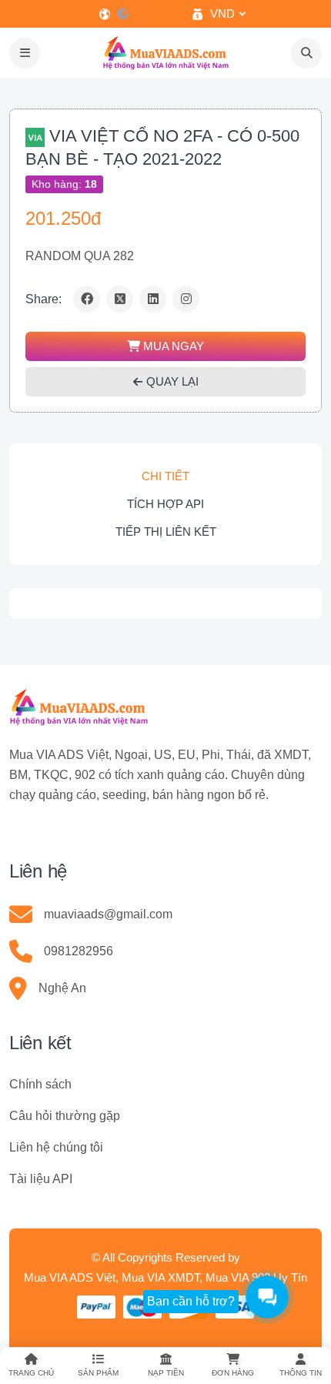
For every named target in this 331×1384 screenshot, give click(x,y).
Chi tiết (165, 476)
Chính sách (40, 1084)
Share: (43, 299)
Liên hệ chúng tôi (56, 1147)
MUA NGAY (172, 346)
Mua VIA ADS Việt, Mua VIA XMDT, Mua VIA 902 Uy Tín (165, 1277)
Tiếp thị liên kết (165, 531)
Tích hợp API (165, 503)
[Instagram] (185, 299)
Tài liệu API (40, 1178)
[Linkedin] (152, 299)
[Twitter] (119, 299)
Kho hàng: (64, 184)
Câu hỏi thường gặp (64, 1115)
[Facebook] (86, 299)
